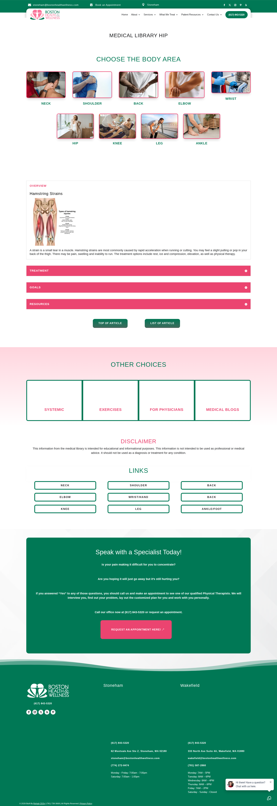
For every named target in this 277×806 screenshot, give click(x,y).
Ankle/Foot (212, 509)
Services (148, 14)
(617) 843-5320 (134, 612)
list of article (162, 323)
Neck (65, 485)
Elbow (65, 497)
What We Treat (167, 14)
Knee (65, 509)
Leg (138, 509)
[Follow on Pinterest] (241, 5)
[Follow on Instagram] (235, 5)
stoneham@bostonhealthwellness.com (56, 5)
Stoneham (153, 4)
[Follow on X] (230, 5)
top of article (110, 323)
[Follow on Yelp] (246, 5)
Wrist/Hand (138, 497)
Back (211, 485)
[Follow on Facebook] (224, 5)
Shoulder (138, 485)
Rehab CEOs (39, 803)
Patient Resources (191, 14)
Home (125, 14)
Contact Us (213, 14)
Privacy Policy (86, 803)
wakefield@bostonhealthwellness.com (212, 758)
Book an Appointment (108, 5)
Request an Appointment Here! (136, 629)
